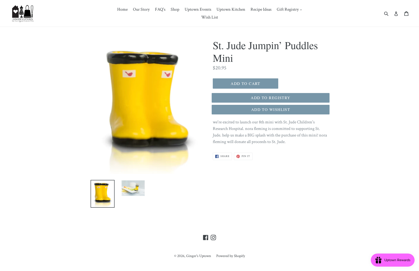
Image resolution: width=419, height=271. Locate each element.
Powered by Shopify (230, 256)
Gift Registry (290, 9)
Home (122, 9)
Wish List (209, 17)
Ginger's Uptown (198, 256)
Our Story (141, 9)
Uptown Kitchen (230, 9)
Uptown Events (198, 9)
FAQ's (160, 9)
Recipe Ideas (261, 9)
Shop (175, 9)
